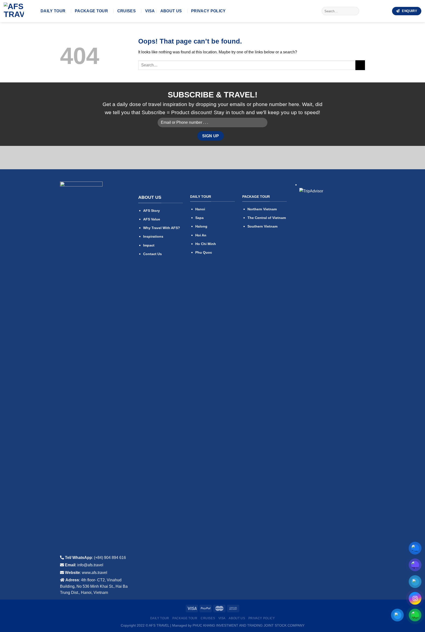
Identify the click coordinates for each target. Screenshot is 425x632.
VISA (150, 11)
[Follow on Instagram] (371, 11)
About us (171, 11)
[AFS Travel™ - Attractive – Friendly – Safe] (18, 11)
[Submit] (354, 11)
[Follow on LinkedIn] (378, 11)
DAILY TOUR (53, 11)
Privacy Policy (208, 11)
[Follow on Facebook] (365, 11)
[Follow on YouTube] (384, 11)
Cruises (126, 11)
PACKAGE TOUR (91, 11)
